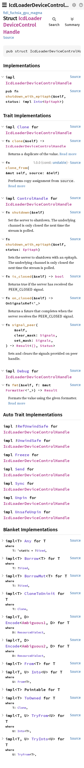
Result (22, 345)
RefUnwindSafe (32, 426)
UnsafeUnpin (28, 511)
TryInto (39, 738)
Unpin (21, 497)
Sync (20, 483)
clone (17, 141)
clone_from (16, 168)
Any (27, 540)
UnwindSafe (29, 440)
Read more (67, 153)
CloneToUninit (39, 593)
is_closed (21, 276)
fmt (15, 385)
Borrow (31, 558)
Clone (23, 126)
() (33, 345)
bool (59, 276)
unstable (59, 163)
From (29, 663)
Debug (23, 371)
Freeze (22, 454)
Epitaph (51, 101)
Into (38, 101)
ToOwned (32, 698)
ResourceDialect (30, 632)
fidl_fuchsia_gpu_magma (22, 13)
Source (8, 37)
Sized (40, 550)
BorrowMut (35, 575)
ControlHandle (32, 198)
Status (46, 345)
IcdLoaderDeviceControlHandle (45, 5)
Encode (12, 622)
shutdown (20, 212)
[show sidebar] (4, 5)
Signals (47, 335)
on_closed (21, 298)
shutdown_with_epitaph (28, 96)
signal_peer (24, 325)
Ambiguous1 (34, 622)
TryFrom (39, 715)
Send (20, 469)
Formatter (15, 390)
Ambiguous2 (34, 646)
